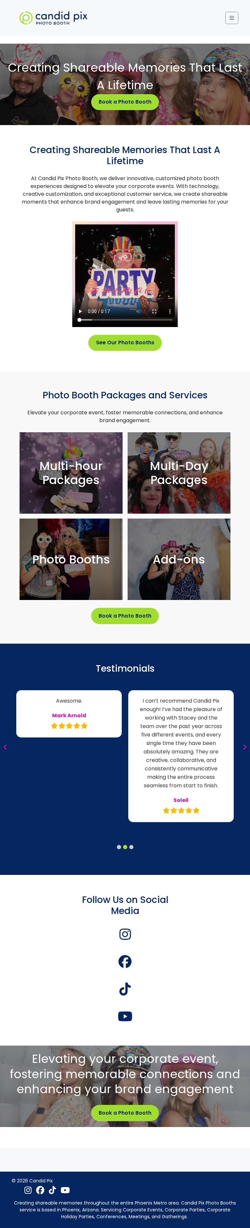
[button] (119, 847)
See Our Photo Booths (125, 342)
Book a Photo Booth (125, 102)
